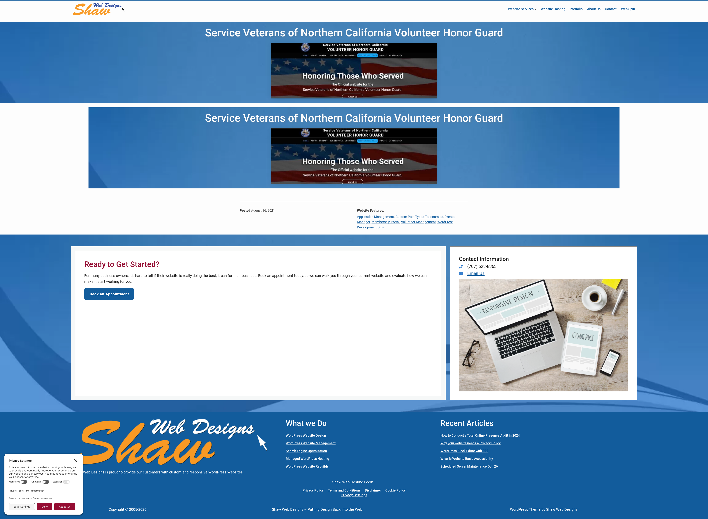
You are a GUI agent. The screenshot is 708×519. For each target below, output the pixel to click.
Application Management (375, 217)
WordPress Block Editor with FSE (464, 451)
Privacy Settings (354, 495)
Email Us (476, 273)
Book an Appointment (109, 294)
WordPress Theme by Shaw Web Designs (543, 509)
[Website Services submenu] (535, 9)
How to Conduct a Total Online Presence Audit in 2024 (480, 435)
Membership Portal (386, 222)
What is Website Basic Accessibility (466, 459)
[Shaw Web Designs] (170, 442)
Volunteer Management (418, 222)
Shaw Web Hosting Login (352, 482)
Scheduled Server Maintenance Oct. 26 (469, 466)
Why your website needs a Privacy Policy (470, 443)
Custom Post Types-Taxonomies (419, 217)
